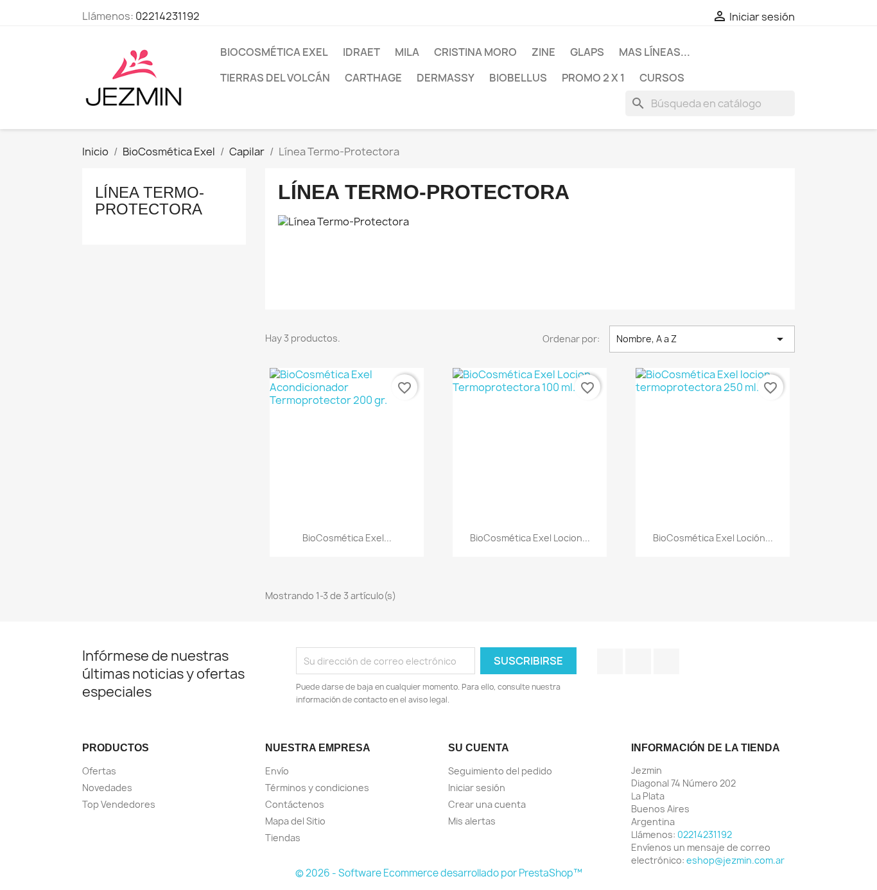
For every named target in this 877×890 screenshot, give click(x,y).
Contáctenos (294, 804)
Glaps (587, 52)
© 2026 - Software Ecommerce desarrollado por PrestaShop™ (438, 873)
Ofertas (99, 771)
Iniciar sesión (476, 787)
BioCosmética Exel (274, 52)
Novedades (107, 787)
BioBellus (518, 78)
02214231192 (167, 16)
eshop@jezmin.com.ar (735, 860)
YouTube (638, 661)
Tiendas (282, 838)
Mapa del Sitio (295, 821)
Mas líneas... (654, 52)
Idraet (361, 52)
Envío (277, 771)
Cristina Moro (475, 52)
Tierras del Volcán (275, 78)
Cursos (661, 78)
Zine (543, 52)
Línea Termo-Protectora (149, 201)
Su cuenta (478, 747)
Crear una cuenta (487, 804)
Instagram (666, 661)
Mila (407, 52)
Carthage (373, 78)
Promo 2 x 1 (593, 78)
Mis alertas (472, 821)
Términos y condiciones (317, 787)
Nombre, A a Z (702, 339)
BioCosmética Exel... (347, 538)
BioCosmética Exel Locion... (530, 538)
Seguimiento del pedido (500, 771)
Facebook (610, 661)
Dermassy (445, 78)
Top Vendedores (118, 804)
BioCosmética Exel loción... (713, 538)
